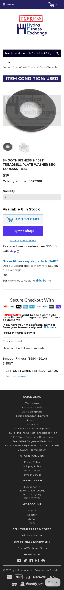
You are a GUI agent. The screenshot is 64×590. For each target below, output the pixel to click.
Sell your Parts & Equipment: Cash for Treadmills (32, 445)
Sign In (32, 510)
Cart (58, 4)
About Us (32, 420)
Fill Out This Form (32, 535)
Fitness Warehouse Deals (32, 548)
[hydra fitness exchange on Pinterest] (43, 561)
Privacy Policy (32, 462)
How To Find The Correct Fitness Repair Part (32, 432)
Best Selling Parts (32, 411)
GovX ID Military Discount (32, 449)
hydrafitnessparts (21, 570)
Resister (32, 514)
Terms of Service (32, 474)
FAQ (32, 523)
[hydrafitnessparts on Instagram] (37, 561)
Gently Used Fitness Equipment (32, 428)
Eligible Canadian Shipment (32, 415)
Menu (10, 4)
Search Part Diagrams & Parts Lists (32, 441)
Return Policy (32, 470)
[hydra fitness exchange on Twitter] (25, 561)
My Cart (32, 519)
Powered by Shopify (46, 570)
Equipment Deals (32, 407)
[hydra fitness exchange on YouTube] (19, 561)
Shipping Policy (32, 466)
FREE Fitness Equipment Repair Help (32, 437)
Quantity (9, 191)
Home (6, 62)
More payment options (23, 240)
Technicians (32, 403)
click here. (50, 327)
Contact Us (32, 424)
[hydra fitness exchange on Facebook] (31, 561)
